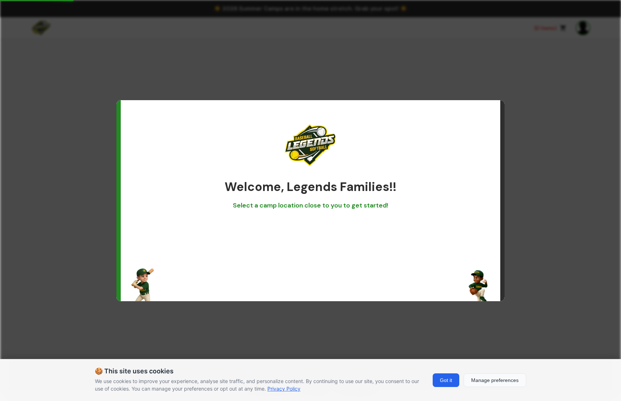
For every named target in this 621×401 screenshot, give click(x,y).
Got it (446, 380)
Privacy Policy (283, 389)
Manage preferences (495, 380)
